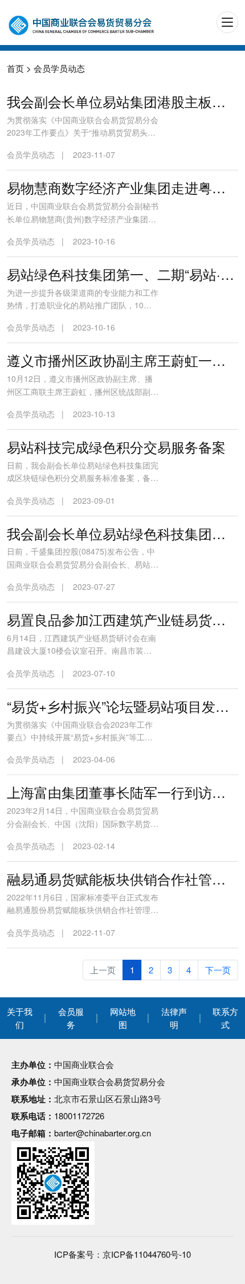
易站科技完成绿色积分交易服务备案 (116, 446)
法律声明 (174, 1017)
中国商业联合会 (84, 1064)
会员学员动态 (59, 68)
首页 (15, 68)
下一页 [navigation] (218, 970)
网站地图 (123, 1017)
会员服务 (71, 1017)
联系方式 (225, 1017)
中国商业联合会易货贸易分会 (109, 1081)
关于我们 (19, 1017)
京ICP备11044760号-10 (147, 1254)
